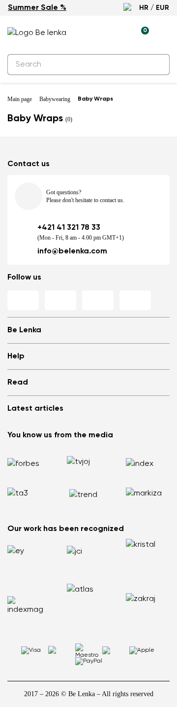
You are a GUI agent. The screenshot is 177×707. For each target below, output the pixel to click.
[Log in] (118, 33)
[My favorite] (96, 33)
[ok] (156, 65)
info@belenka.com (72, 251)
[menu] (164, 34)
